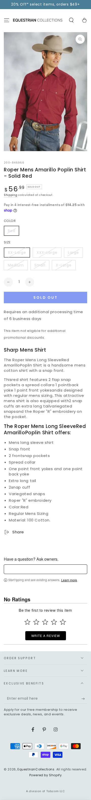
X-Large (64, 265)
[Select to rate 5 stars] (63, 622)
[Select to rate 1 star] (27, 622)
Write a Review (45, 635)
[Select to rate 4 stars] (54, 622)
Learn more (69, 580)
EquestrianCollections (36, 769)
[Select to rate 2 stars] (36, 622)
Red (11, 230)
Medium (16, 265)
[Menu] (6, 20)
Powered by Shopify (45, 775)
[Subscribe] (84, 698)
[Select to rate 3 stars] (45, 622)
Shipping (10, 195)
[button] (71, 20)
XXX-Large (47, 252)
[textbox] (45, 569)
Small (39, 265)
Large (73, 252)
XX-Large (17, 252)
